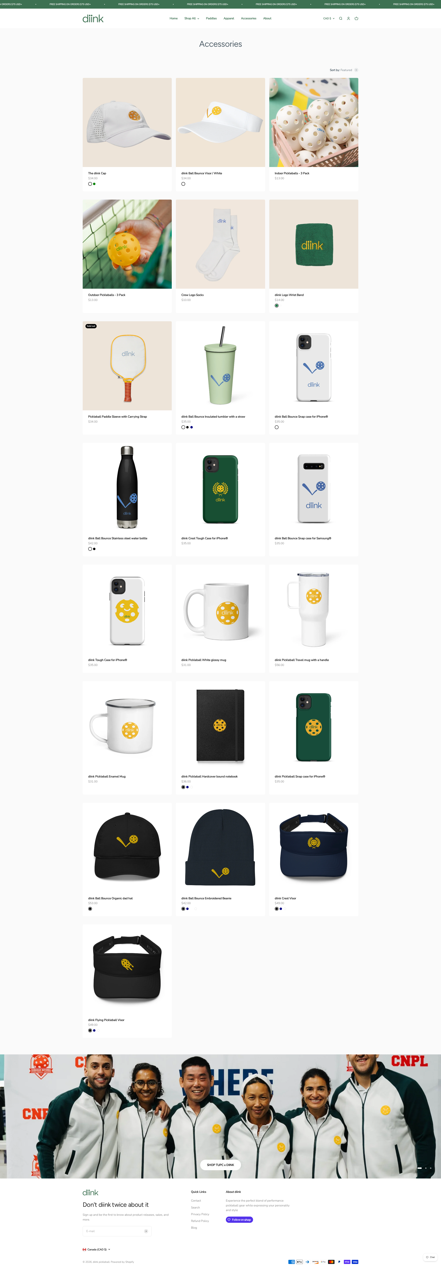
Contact (196, 1201)
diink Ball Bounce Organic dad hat (110, 898)
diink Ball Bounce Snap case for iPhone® (301, 417)
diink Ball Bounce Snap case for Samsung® (303, 538)
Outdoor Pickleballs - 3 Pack (106, 295)
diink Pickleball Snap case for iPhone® (300, 776)
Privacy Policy (200, 1214)
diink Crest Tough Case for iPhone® (204, 538)
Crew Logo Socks (192, 295)
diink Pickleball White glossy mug (203, 660)
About (267, 19)
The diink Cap (97, 173)
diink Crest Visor (285, 898)
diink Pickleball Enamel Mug (107, 776)
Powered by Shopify (122, 1262)
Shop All (190, 19)
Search (195, 1208)
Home (174, 19)
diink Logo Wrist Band (289, 295)
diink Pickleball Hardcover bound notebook (209, 776)
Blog (194, 1228)
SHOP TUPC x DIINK (220, 1165)
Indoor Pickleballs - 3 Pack (292, 173)
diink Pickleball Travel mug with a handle (302, 660)
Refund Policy (200, 1221)
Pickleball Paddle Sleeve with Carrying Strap (117, 417)
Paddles (211, 19)
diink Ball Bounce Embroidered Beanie (206, 898)
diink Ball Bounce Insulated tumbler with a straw (213, 417)
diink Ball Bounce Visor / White (201, 173)
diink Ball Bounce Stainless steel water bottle (117, 538)
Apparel (229, 19)
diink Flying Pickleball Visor (106, 1020)
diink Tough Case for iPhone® (107, 660)
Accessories (248, 19)
